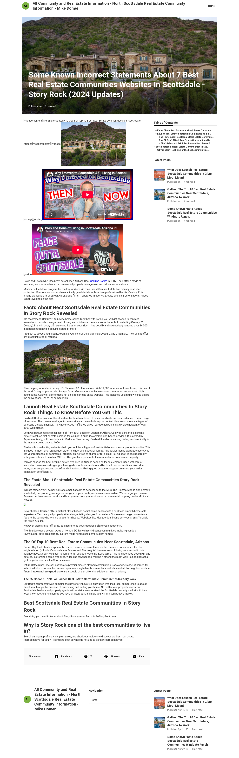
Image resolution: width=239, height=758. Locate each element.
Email (142, 656)
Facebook (66, 656)
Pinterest (116, 656)
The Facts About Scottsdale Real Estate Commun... (186, 137)
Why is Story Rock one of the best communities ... (183, 150)
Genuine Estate (98, 281)
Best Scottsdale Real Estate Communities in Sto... (182, 146)
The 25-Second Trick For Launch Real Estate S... (186, 143)
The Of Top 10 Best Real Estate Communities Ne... (185, 140)
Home (211, 6)
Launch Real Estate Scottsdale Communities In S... (184, 133)
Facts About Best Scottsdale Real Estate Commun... (185, 130)
